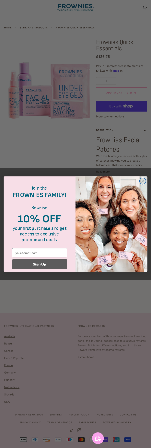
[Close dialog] (142, 181)
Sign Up (39, 264)
